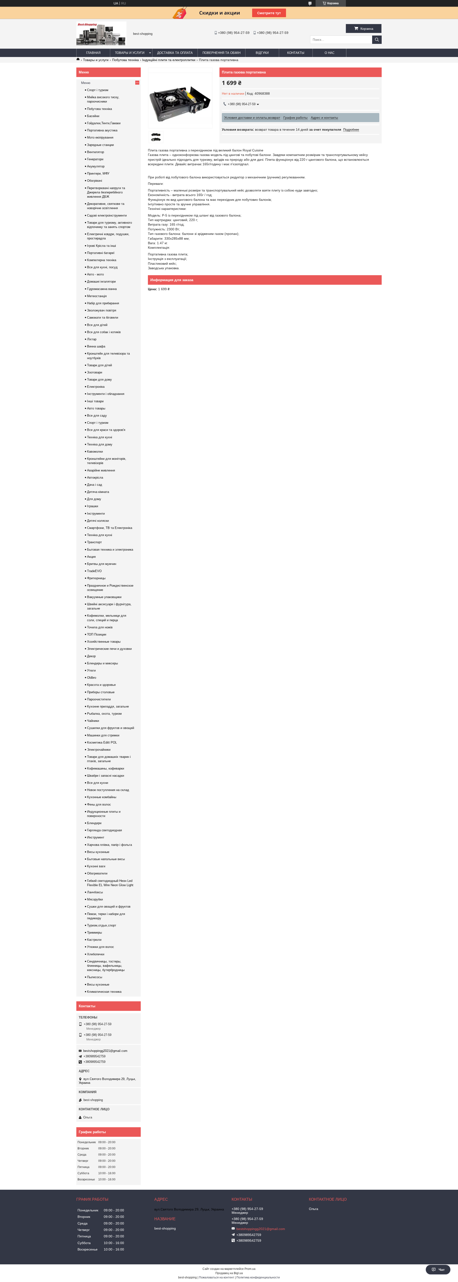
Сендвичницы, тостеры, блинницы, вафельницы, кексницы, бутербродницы (106, 966)
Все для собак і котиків (104, 332)
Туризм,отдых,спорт (101, 925)
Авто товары (96, 408)
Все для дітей (97, 325)
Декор (91, 656)
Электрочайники (98, 749)
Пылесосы (94, 977)
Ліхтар (91, 339)
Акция (91, 556)
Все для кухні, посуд (102, 267)
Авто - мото (95, 274)
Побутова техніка (125, 60)
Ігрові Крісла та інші (101, 246)
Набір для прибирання (103, 303)
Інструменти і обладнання (105, 394)
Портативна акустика (102, 130)
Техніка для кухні (99, 437)
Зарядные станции (100, 145)
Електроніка (95, 386)
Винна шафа (96, 346)
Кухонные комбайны (101, 797)
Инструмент (95, 837)
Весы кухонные (98, 852)
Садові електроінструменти (107, 215)
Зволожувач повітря (101, 310)
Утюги (91, 670)
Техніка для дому (99, 444)
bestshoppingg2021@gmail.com (105, 1051)
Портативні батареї (100, 253)
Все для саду (97, 415)
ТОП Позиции (96, 634)
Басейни (93, 116)
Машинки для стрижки (103, 735)
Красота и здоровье (101, 685)
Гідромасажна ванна (102, 289)
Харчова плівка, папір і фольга (109, 845)
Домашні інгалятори (101, 281)
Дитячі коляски (98, 520)
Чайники (93, 721)
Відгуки (262, 53)
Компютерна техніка (101, 260)
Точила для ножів (100, 627)
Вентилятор (95, 152)
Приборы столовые (100, 692)
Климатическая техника (104, 991)
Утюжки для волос (100, 947)
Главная (93, 53)
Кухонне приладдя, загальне (108, 706)
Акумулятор (95, 166)
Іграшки (92, 506)
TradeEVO (94, 571)
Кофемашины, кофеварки (105, 768)
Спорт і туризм (97, 90)
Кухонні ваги (96, 866)
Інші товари (95, 401)
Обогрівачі (94, 180)
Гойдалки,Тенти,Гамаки (103, 123)
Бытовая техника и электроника (110, 549)
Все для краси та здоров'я (106, 430)
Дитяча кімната (98, 492)
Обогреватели (97, 873)
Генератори (95, 159)
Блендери (94, 823)
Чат (442, 1270)
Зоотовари (94, 372)
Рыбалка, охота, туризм (104, 713)
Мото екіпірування (100, 137)
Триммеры (94, 932)
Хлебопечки (95, 954)
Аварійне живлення (101, 470)
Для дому (94, 499)
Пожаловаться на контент (216, 1277)
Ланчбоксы (95, 892)
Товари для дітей (99, 365)
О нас (329, 53)
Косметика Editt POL (102, 742)
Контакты (295, 53)
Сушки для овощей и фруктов (108, 906)
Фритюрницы (96, 578)
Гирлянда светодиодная (104, 830)
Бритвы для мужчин (101, 564)
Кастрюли (94, 939)
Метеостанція (97, 296)
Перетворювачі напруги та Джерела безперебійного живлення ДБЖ (106, 192)
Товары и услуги (129, 53)
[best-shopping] (101, 44)
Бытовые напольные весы (106, 859)
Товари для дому (99, 379)
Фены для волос (99, 804)
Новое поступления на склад (108, 790)
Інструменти (96, 513)
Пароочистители (99, 699)
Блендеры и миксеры (102, 663)
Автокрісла (95, 477)
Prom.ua (250, 1269)
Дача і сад (94, 484)
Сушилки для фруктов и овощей (110, 728)
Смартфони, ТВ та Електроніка (109, 528)
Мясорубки (95, 899)
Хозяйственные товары (103, 641)
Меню (85, 83)
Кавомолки (95, 451)
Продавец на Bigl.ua (229, 1273)
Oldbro (91, 677)
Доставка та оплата (175, 53)
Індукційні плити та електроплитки (168, 60)
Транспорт (94, 542)
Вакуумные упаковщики (104, 597)
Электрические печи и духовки (109, 649)
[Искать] (377, 40)
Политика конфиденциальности (258, 1277)
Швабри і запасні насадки (105, 775)
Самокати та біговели (102, 317)
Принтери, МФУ (98, 173)
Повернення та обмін (221, 53)
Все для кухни (97, 783)
